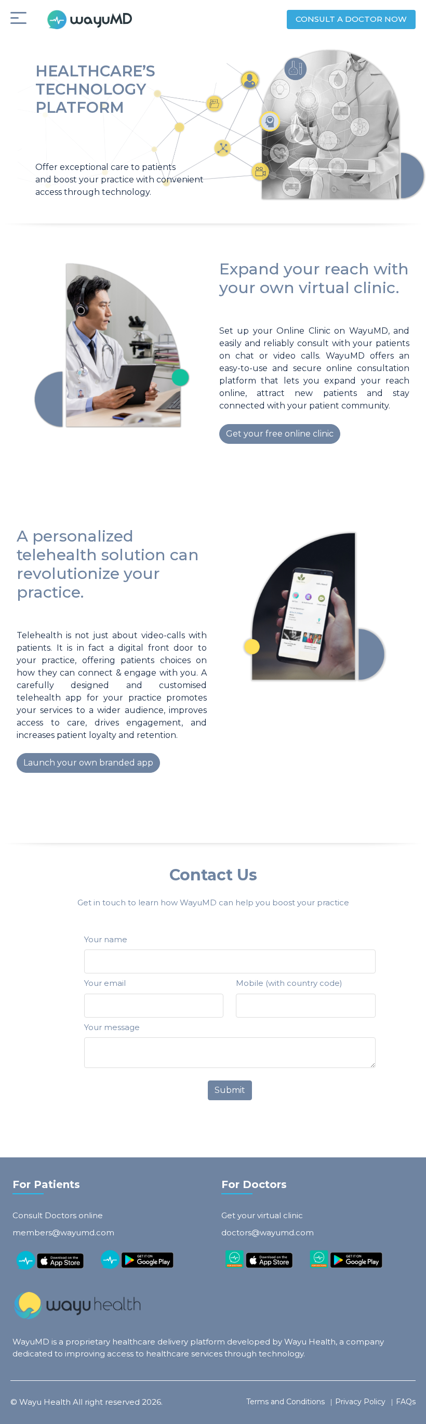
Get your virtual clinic (262, 1215)
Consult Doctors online (57, 1215)
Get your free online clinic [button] (280, 434)
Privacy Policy (360, 1401)
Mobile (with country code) (289, 983)
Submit (230, 1090)
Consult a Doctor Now (351, 19)
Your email (105, 983)
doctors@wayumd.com (267, 1232)
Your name (105, 939)
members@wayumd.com (63, 1232)
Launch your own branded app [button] (88, 763)
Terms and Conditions (285, 1401)
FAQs (406, 1401)
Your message (112, 1027)
